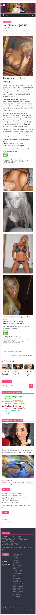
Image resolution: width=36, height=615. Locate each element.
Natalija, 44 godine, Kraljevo (23, 355)
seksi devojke (15, 33)
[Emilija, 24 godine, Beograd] (29, 365)
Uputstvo (4, 519)
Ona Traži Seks (25, 31)
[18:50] (3, 31)
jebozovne (18, 31)
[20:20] (2, 377)
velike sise (26, 33)
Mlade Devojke (7, 22)
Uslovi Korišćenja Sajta (8, 522)
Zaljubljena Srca (10, 31)
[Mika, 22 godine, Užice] (18, 365)
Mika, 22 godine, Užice (16, 373)
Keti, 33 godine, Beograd (12, 351)
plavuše (9, 33)
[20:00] (25, 377)
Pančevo (5, 33)
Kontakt (4, 517)
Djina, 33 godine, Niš (7, 449)
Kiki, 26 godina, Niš (7, 480)
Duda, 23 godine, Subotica (5, 373)
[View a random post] (32, 15)
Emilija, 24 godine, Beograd (28, 373)
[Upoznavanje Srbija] (18, 4)
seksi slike (21, 33)
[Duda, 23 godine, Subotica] (7, 365)
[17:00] (13, 377)
